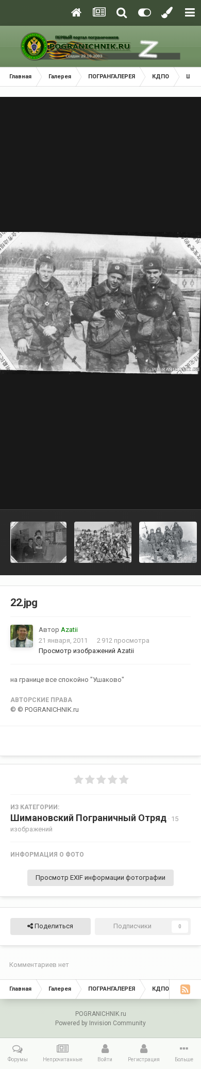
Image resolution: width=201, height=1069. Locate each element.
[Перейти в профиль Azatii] (21, 636)
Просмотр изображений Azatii (86, 651)
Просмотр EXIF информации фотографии (100, 877)
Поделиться (53, 926)
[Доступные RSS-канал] (185, 989)
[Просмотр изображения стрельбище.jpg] (102, 542)
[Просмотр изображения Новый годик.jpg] (38, 542)
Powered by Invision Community (100, 1023)
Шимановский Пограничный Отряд (88, 817)
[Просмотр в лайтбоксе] (100, 303)
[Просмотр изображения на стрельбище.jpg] (168, 542)
